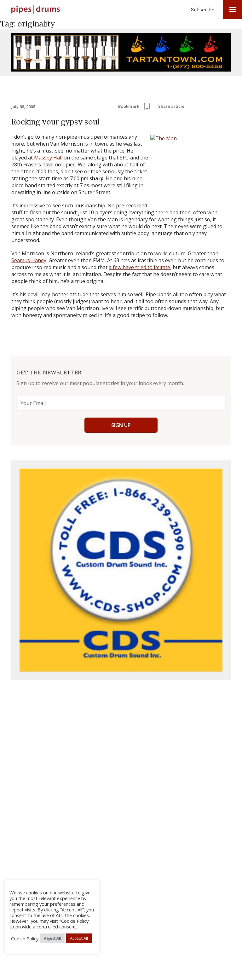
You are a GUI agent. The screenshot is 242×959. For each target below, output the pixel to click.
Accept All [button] (79, 938)
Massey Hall (48, 157)
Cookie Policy (24, 938)
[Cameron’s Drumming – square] (121, 570)
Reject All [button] (52, 938)
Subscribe (202, 9)
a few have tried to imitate (139, 267)
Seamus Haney (28, 260)
